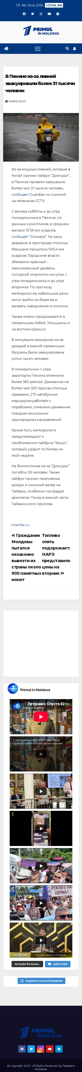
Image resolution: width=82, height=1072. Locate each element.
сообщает (20, 195)
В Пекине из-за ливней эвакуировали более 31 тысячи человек (40, 83)
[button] (67, 49)
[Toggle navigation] (37, 48)
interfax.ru (20, 525)
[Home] (6, 48)
